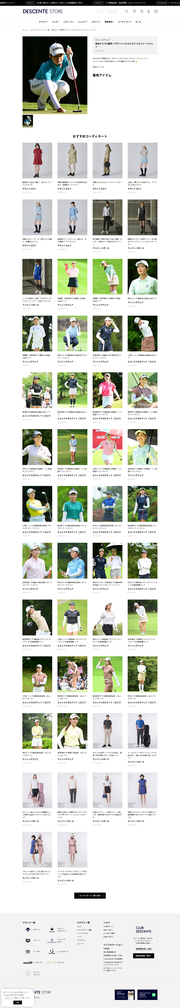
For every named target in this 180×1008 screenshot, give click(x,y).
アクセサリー (81, 940)
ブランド (43, 22)
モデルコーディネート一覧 (39, 30)
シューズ (80, 944)
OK (17, 1003)
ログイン (146, 11)
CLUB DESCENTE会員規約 (113, 959)
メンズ (55, 22)
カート (153, 11)
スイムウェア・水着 (84, 930)
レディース (68, 22)
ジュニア (82, 22)
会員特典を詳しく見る (144, 949)
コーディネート (125, 22)
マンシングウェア (102, 40)
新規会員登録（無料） (144, 956)
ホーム (25, 30)
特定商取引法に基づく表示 (112, 955)
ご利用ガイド (108, 926)
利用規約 (106, 949)
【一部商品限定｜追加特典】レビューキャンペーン (104, 3)
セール (138, 22)
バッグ (79, 937)
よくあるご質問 (109, 933)
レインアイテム (82, 933)
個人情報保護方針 (109, 952)
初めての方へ (108, 930)
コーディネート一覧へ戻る (90, 896)
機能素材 (109, 22)
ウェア (79, 926)
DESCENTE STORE (43, 11)
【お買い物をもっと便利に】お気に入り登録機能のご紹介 (39, 3)
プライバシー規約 (11, 998)
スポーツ (95, 22)
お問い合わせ (108, 937)
